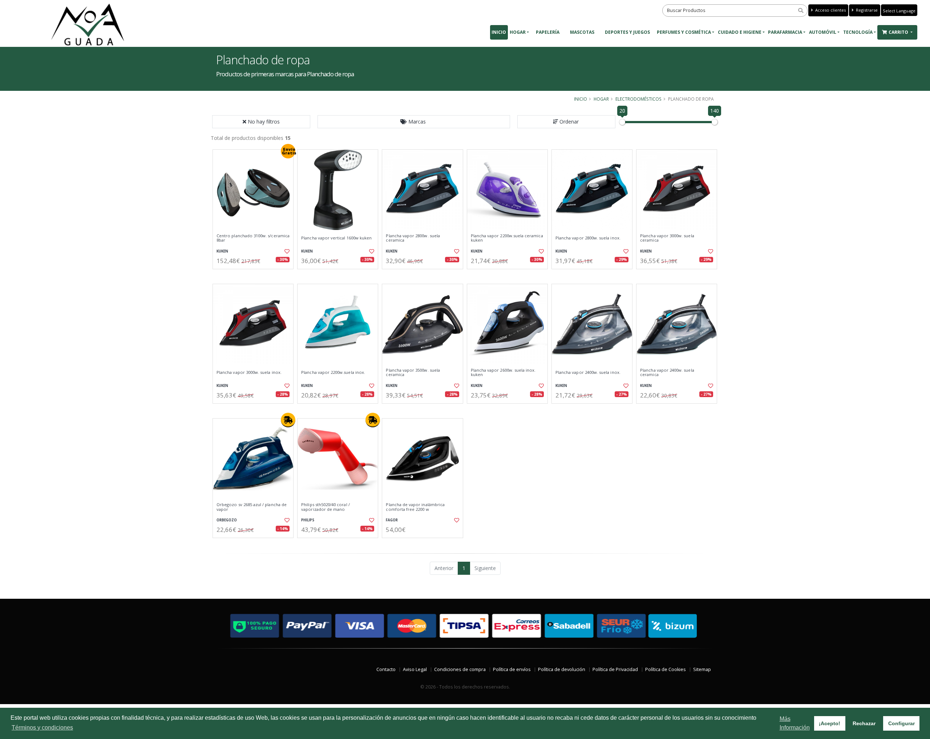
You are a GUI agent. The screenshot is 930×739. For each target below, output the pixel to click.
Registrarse (866, 10)
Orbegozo (227, 520)
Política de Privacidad (615, 669)
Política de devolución (561, 669)
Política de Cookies (665, 669)
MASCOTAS (582, 32)
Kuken (222, 251)
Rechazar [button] (864, 723)
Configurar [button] (901, 723)
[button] (414, 121)
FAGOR (392, 520)
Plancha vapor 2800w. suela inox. (587, 238)
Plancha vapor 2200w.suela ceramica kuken (507, 238)
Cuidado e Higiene (739, 32)
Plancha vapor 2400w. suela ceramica (667, 372)
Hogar (518, 32)
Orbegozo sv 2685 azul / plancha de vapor (252, 507)
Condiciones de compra (460, 669)
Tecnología (858, 32)
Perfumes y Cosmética (684, 32)
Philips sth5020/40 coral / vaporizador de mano (325, 507)
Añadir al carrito (255, 275)
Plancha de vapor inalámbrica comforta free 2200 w (415, 507)
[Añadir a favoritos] (286, 251)
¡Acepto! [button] (829, 723)
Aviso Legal (415, 669)
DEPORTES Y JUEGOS (627, 32)
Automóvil (822, 32)
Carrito (899, 32)
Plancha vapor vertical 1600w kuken (336, 238)
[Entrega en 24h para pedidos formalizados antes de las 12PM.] (288, 420)
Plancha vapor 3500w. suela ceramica (413, 372)
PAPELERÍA (547, 32)
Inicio (499, 32)
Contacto (386, 669)
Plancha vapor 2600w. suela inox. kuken (503, 372)
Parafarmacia (785, 32)
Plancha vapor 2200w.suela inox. (333, 372)
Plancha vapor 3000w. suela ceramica (667, 238)
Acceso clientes (830, 10)
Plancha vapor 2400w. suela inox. (587, 372)
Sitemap (702, 669)
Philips (307, 520)
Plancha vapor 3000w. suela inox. (249, 372)
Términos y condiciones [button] (42, 727)
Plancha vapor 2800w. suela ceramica (413, 238)
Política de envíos (512, 669)
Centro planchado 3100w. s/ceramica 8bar (253, 238)
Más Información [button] (795, 723)
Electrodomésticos (638, 99)
